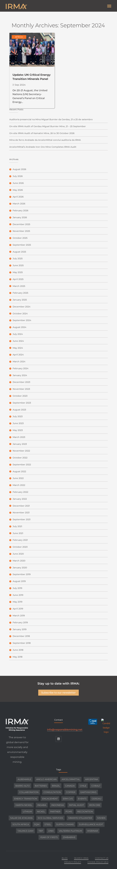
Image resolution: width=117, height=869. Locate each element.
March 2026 (19, 203)
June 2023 (18, 423)
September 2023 (22, 402)
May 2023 (18, 430)
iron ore (94, 805)
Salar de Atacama (21, 818)
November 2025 (21, 231)
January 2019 (20, 629)
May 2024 (18, 347)
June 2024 (18, 341)
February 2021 (20, 540)
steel (47, 824)
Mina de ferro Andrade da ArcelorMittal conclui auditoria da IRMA (45, 140)
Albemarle (24, 779)
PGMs (69, 811)
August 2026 (19, 169)
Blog (65, 858)
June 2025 (18, 265)
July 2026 (18, 176)
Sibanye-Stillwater (80, 818)
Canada (70, 785)
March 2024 (19, 361)
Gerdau (96, 798)
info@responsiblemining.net (64, 729)
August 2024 (19, 327)
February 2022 (20, 492)
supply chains (65, 824)
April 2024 (18, 354)
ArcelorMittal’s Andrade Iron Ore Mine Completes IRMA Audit (42, 146)
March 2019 (19, 615)
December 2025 (21, 224)
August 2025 (19, 251)
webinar (92, 830)
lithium (27, 811)
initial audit (76, 805)
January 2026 (20, 217)
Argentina (91, 779)
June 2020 (18, 553)
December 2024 (21, 306)
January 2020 (20, 567)
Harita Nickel (24, 805)
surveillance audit (91, 824)
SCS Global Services (50, 818)
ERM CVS (68, 798)
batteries (41, 785)
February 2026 (20, 210)
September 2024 (22, 320)
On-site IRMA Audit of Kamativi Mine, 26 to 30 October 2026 (41, 133)
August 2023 (19, 409)
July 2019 (17, 588)
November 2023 (21, 389)
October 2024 (20, 313)
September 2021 (21, 519)
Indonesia (57, 805)
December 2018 (21, 636)
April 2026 (18, 196)
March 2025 (19, 286)
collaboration (28, 792)
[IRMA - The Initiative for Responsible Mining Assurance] (32, 6)
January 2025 (20, 299)
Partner (55, 811)
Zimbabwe (69, 837)
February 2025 (20, 292)
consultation (52, 792)
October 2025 (20, 238)
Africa (19, 37)
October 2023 (20, 395)
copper (70, 792)
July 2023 (18, 416)
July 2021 (17, 526)
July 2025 (18, 258)
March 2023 (19, 437)
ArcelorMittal (71, 779)
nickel (41, 811)
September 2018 (22, 643)
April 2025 (18, 279)
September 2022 (22, 464)
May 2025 (18, 272)
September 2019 (22, 574)
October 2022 (20, 457)
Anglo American (46, 779)
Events (82, 798)
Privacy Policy (72, 862)
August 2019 (19, 581)
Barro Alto (22, 785)
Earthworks (88, 792)
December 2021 (21, 505)
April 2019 (18, 608)
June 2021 (18, 533)
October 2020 (20, 547)
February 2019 (20, 622)
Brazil (56, 785)
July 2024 (18, 334)
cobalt (95, 785)
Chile (83, 785)
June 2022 (18, 478)
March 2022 (19, 485)
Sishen (101, 818)
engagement (50, 798)
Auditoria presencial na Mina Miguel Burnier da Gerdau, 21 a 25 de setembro (51, 119)
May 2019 (17, 601)
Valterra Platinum (70, 830)
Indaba (41, 805)
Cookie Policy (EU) (97, 862)
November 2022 (21, 450)
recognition (85, 811)
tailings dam (25, 830)
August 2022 (19, 471)
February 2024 (20, 368)
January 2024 (20, 375)
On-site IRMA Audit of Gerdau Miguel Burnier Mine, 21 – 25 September (47, 126)
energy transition (25, 798)
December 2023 (21, 382)
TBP (41, 830)
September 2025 (22, 244)
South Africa (20, 824)
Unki (51, 830)
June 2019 (18, 595)
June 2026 (18, 183)
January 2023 (20, 444)
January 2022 (20, 499)
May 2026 (18, 190)
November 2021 (21, 512)
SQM (36, 824)
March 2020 (19, 560)
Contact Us (101, 858)
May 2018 (17, 656)
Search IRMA (81, 858)
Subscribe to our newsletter (58, 692)
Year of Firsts (49, 837)
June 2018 (18, 650)
